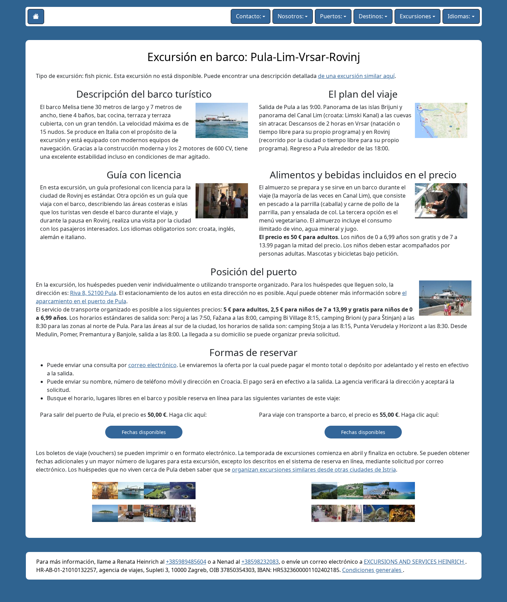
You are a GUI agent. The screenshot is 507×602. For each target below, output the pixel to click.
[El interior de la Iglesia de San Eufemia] (183, 513)
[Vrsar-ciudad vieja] (376, 490)
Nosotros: (291, 16)
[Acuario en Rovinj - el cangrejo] (402, 513)
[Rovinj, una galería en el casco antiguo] (350, 513)
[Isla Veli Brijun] (157, 490)
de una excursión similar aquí (356, 76)
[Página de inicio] (36, 16)
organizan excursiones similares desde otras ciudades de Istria (314, 469)
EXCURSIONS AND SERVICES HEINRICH (414, 561)
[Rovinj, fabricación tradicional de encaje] (131, 513)
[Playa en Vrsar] (402, 490)
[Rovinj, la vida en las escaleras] (324, 513)
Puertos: (331, 16)
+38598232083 (260, 561)
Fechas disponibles (144, 432)
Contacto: (248, 16)
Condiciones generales (372, 570)
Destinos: (371, 16)
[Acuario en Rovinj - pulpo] (376, 513)
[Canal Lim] (324, 490)
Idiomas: (459, 16)
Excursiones (415, 16)
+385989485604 (186, 561)
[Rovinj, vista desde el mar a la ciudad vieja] (157, 513)
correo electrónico (152, 365)
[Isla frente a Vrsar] (105, 513)
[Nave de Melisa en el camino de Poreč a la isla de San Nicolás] (131, 490)
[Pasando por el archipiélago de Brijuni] (183, 490)
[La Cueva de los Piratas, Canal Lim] (350, 490)
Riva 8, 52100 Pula (93, 293)
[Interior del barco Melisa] (105, 490)
